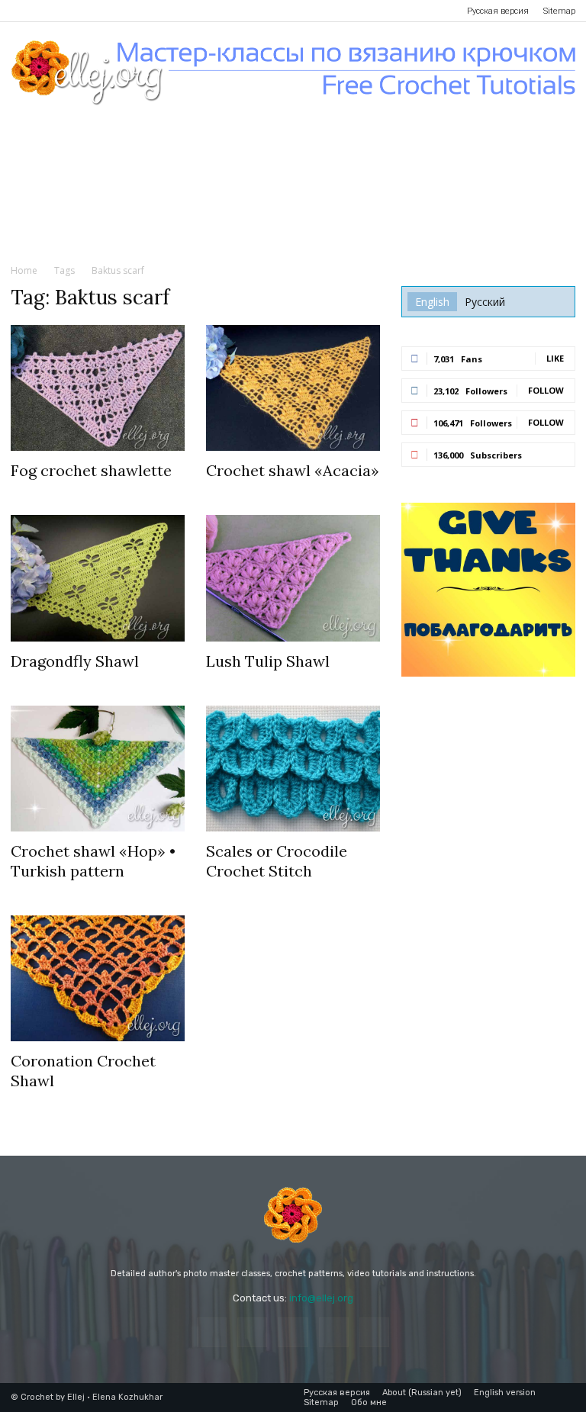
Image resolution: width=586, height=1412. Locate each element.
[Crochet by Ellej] (293, 1215)
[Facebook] (22, 10)
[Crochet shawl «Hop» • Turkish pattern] (98, 768)
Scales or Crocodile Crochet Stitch (276, 860)
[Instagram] (47, 10)
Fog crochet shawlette (91, 470)
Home (24, 270)
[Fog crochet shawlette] (98, 388)
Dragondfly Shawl (75, 661)
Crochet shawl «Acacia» (292, 470)
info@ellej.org (321, 1298)
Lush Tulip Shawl (268, 661)
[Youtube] (122, 10)
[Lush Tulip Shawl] (293, 578)
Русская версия (498, 11)
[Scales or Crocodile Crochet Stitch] (293, 768)
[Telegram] (97, 10)
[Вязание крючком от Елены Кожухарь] (293, 72)
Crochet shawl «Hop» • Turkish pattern (93, 860)
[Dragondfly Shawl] (98, 578)
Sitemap (559, 11)
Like (555, 358)
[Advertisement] (293, 228)
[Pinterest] (72, 10)
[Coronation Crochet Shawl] (98, 978)
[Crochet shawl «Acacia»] (293, 388)
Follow (546, 390)
